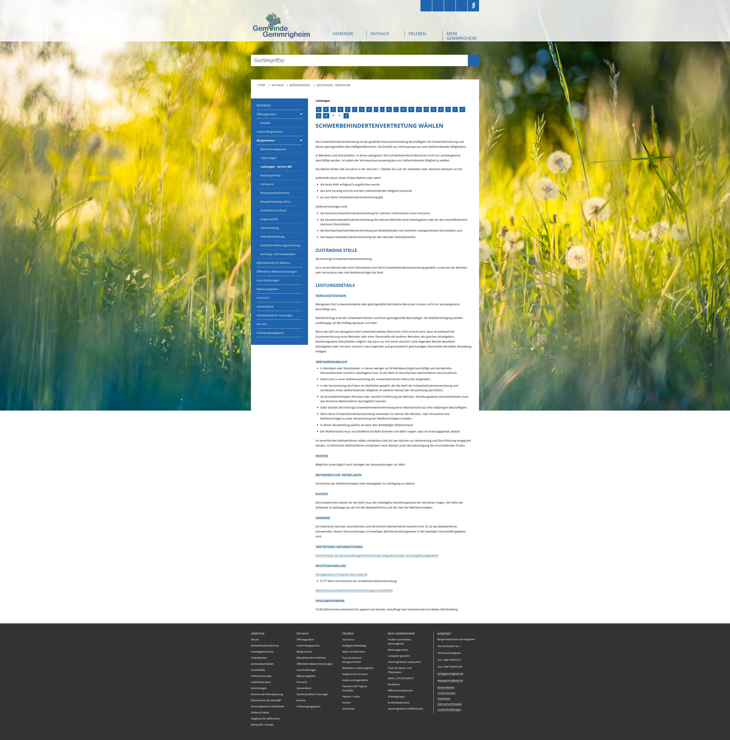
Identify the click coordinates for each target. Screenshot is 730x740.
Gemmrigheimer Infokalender (267, 706)
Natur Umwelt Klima (353, 651)
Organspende (269, 219)
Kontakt (265, 123)
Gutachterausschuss (273, 210)
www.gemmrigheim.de (450, 680)
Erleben (417, 33)
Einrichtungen (259, 688)
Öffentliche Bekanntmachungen (277, 271)
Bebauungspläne (267, 289)
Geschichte (348, 708)
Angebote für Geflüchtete (265, 718)
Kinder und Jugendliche (355, 680)
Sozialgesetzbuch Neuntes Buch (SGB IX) (341, 574)
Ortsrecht (263, 298)
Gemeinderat (265, 306)
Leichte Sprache (446, 693)
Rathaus (380, 33)
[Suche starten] (473, 60)
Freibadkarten (259, 657)
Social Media (258, 670)
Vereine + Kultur (351, 696)
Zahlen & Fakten (260, 712)
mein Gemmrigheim (462, 36)
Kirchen (346, 702)
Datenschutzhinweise (449, 704)
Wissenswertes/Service (275, 193)
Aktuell (255, 639)
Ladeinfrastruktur (261, 682)
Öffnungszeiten (266, 114)
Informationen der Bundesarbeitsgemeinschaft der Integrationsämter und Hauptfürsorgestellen (377, 555)
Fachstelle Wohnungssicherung (280, 245)
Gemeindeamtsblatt (262, 663)
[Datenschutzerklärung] (461, 5)
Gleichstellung (269, 228)
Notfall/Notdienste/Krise (265, 645)
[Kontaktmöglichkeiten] (449, 5)
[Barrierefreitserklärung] (438, 5)
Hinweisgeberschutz (262, 651)
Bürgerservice (300, 85)
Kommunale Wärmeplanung (267, 694)
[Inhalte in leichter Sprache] (426, 5)
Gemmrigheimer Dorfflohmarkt (405, 708)
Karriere (262, 324)
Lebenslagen (268, 158)
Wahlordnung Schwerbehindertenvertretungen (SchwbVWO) (354, 590)
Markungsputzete (398, 649)
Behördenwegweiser (273, 149)
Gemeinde (342, 33)
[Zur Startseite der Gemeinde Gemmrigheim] (289, 25)
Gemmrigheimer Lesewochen (404, 662)
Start (262, 85)
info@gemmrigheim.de (450, 673)
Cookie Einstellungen (449, 709)
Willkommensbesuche (400, 690)
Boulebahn (394, 684)
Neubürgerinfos (270, 175)
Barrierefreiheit (445, 687)
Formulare (267, 184)
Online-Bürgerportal (269, 131)
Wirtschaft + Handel (262, 724)
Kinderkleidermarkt (399, 702)
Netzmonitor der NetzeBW (266, 700)
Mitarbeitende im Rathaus (273, 263)
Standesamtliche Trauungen (275, 315)
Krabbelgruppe (396, 696)
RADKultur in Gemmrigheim (357, 668)
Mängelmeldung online (275, 201)
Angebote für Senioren (355, 674)
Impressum (443, 698)
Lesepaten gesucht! (399, 656)
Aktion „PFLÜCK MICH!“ (401, 678)
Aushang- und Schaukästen (277, 254)
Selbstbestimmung (272, 236)
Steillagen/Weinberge (354, 645)
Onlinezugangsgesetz (270, 333)
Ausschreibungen (268, 280)
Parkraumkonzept (261, 676)
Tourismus (348, 639)
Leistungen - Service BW (333, 85)
